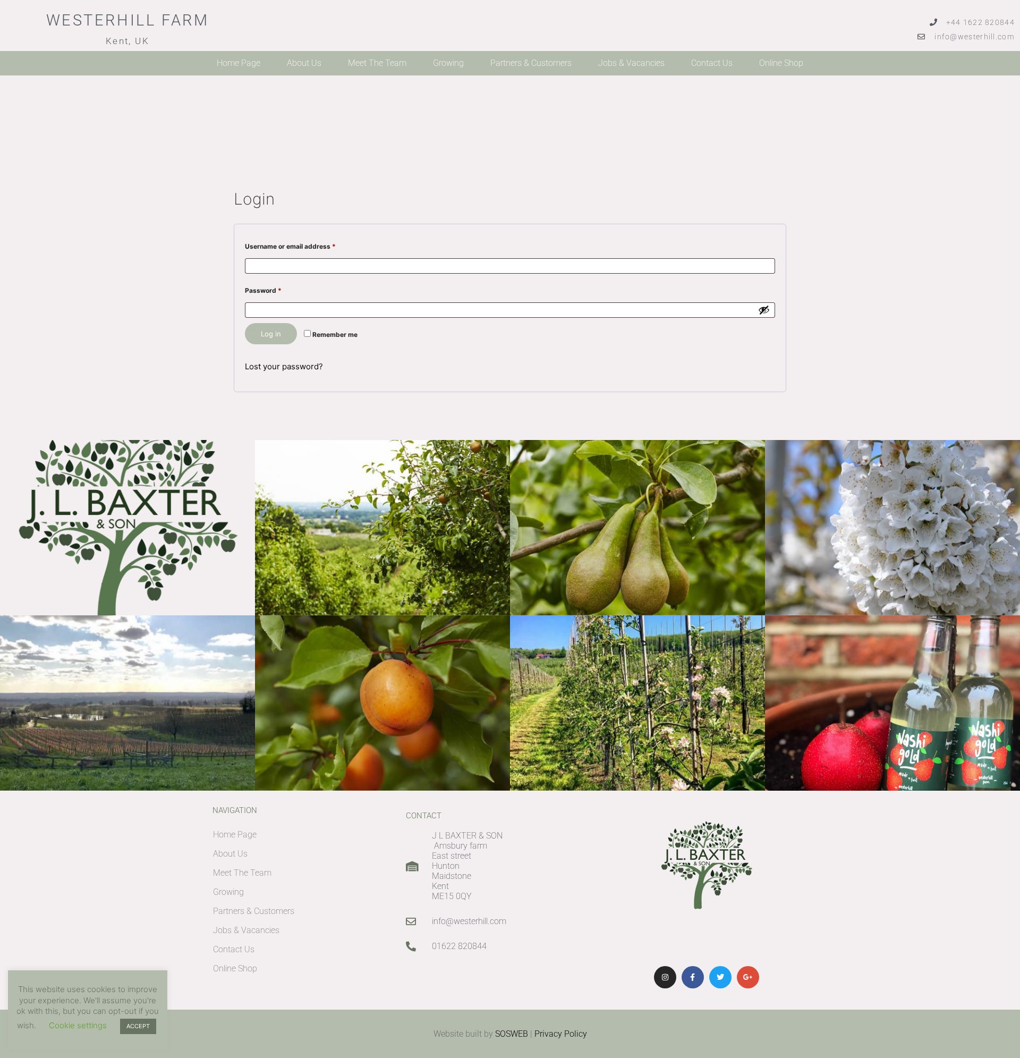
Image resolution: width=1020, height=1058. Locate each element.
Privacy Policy (560, 1034)
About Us (304, 63)
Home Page (238, 63)
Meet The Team (377, 63)
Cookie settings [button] (78, 1025)
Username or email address (304, 245)
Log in (271, 333)
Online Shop (781, 63)
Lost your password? (284, 366)
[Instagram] (665, 977)
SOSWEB (511, 1034)
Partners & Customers (531, 63)
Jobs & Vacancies (631, 63)
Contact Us (712, 63)
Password (277, 289)
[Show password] (764, 310)
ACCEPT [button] (138, 1026)
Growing (448, 63)
